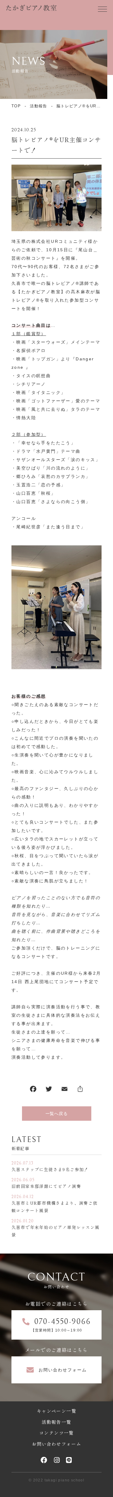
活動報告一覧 (56, 1422)
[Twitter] (49, 1090)
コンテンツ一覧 (56, 1433)
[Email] (64, 1090)
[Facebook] (33, 1090)
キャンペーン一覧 (56, 1411)
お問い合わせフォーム (56, 1444)
